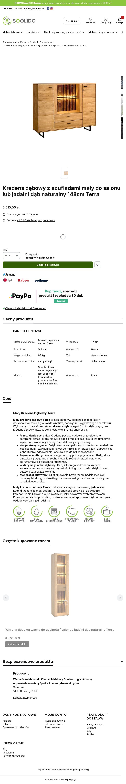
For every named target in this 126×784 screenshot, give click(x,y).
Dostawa (91, 727)
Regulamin (8, 752)
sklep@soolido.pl (34, 8)
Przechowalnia (53, 727)
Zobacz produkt (17, 644)
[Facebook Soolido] (48, 8)
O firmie (7, 724)
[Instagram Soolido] (51, 8)
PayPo (90, 734)
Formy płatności (95, 724)
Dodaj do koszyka (48, 264)
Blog (5, 749)
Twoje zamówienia (55, 720)
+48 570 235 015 (13, 8)
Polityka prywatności (14, 755)
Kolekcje (24, 42)
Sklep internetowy (59, 779)
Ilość (5, 250)
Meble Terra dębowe (43, 42)
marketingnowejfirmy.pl (75, 769)
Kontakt (7, 720)
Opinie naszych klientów (16, 727)
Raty (89, 731)
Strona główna (9, 42)
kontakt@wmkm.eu (25, 697)
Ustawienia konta (54, 724)
